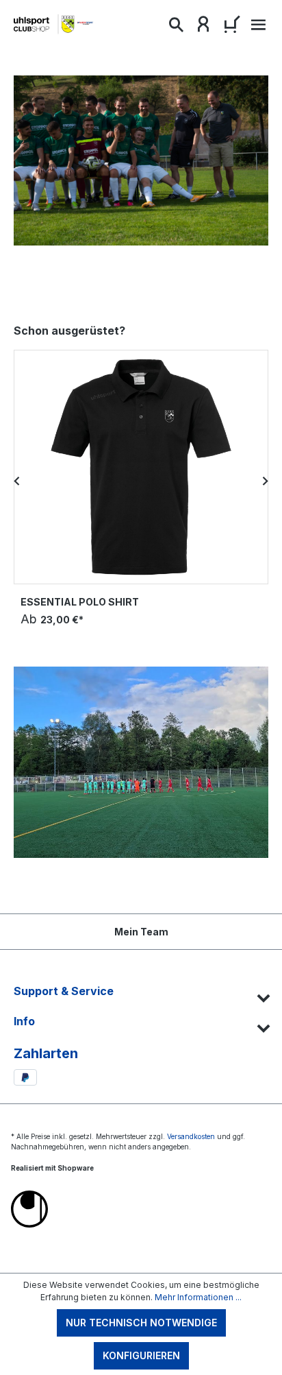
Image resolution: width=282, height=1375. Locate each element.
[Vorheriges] (17, 480)
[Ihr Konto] (203, 27)
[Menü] (256, 28)
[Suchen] (176, 27)
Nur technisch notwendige (141, 1322)
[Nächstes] (265, 480)
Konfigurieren (141, 1355)
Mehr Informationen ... (198, 1297)
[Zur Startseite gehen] (55, 24)
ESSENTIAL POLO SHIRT (80, 602)
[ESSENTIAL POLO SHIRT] (141, 467)
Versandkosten (191, 1136)
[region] (141, 480)
